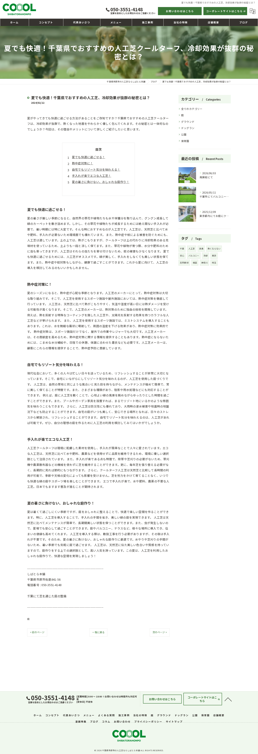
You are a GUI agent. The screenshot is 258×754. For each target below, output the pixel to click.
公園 (183, 134)
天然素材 (184, 262)
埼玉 (214, 262)
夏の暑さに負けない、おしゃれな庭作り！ (100, 182)
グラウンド (187, 121)
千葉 (182, 248)
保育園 (185, 141)
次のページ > (160, 632)
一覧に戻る (98, 632)
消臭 (201, 248)
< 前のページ (37, 632)
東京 (214, 255)
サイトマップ (174, 721)
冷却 (205, 255)
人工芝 (191, 248)
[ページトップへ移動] (228, 699)
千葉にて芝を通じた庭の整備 (47, 596)
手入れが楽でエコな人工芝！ (91, 176)
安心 (182, 255)
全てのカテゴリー (192, 109)
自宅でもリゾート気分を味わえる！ (96, 169)
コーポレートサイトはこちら (224, 11)
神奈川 (204, 262)
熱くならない (214, 248)
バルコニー (193, 255)
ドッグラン (187, 128)
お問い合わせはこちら (180, 11)
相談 (195, 262)
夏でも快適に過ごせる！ (88, 157)
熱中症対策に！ (82, 163)
